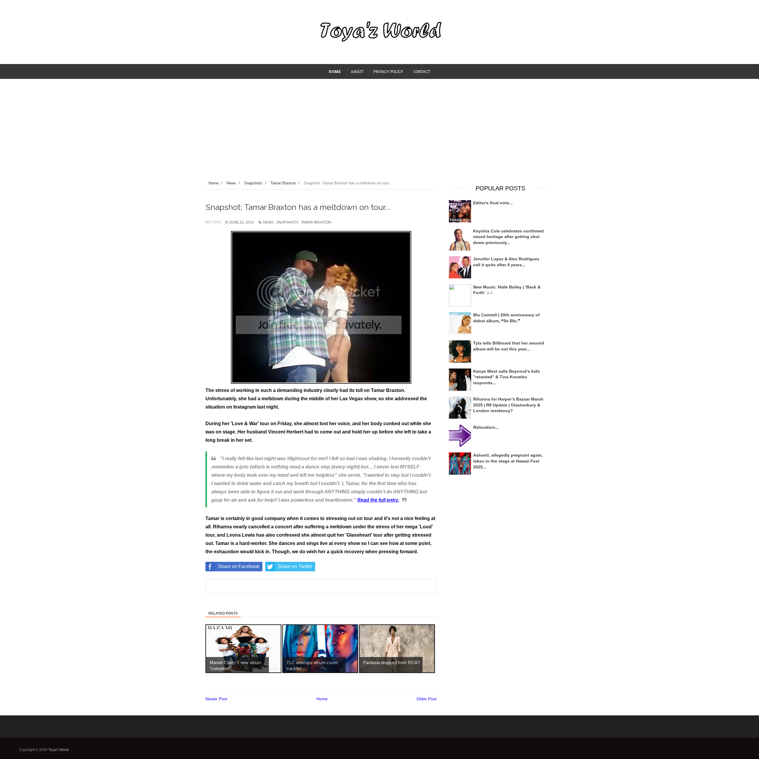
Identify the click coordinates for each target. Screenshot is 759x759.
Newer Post (216, 698)
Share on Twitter (295, 566)
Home (322, 698)
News (268, 222)
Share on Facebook (238, 566)
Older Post (426, 698)
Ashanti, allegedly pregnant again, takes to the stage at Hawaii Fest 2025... (508, 461)
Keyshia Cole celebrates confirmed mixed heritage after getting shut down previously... (508, 237)
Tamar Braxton (316, 222)
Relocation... (486, 427)
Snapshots (287, 222)
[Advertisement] (379, 123)
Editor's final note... (493, 202)
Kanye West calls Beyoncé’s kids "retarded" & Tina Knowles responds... (506, 377)
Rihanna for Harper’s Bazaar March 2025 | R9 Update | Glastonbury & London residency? (508, 405)
